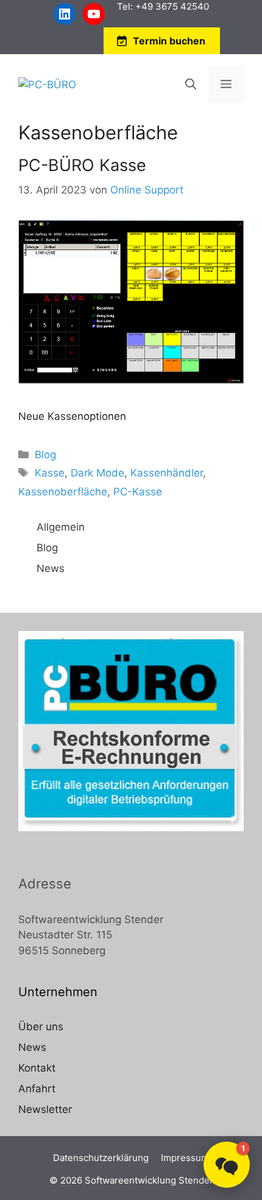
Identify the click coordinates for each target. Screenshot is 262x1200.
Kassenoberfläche (62, 492)
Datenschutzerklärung (101, 1157)
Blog (45, 454)
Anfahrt (36, 1089)
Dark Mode (97, 473)
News (51, 568)
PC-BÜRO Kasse (82, 165)
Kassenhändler (166, 473)
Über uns (40, 1026)
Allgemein (61, 527)
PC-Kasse (137, 492)
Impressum (185, 1157)
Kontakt (36, 1068)
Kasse (50, 473)
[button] (227, 1165)
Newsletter (45, 1109)
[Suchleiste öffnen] (190, 84)
